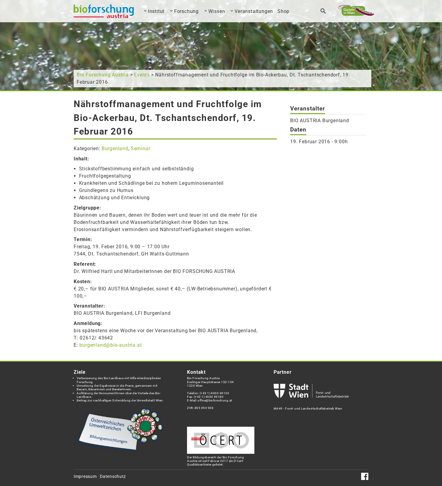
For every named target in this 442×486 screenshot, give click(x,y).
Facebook (364, 476)
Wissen (216, 11)
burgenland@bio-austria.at (110, 345)
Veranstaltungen (254, 11)
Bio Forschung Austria (103, 75)
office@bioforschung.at (215, 400)
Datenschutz (113, 476)
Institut (156, 11)
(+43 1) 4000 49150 (214, 393)
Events (142, 75)
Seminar (140, 148)
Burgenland (115, 148)
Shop (284, 11)
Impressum (85, 476)
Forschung (186, 11)
